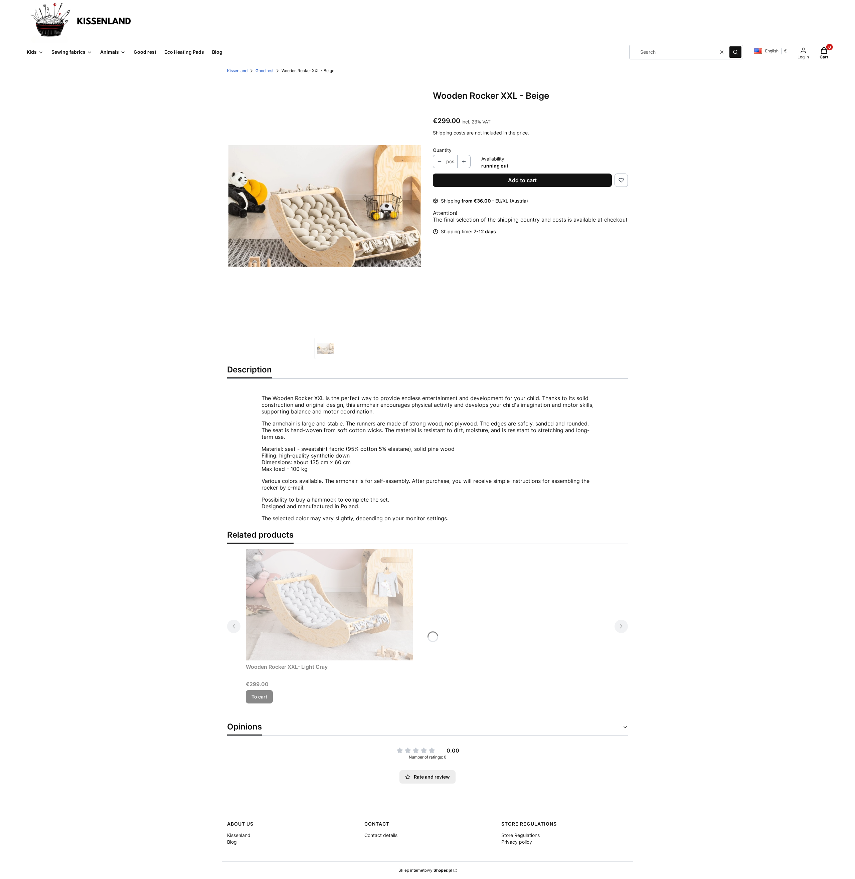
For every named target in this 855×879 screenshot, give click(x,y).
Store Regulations (520, 835)
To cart (259, 696)
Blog (232, 842)
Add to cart (522, 180)
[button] (735, 52)
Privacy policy (516, 842)
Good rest (264, 70)
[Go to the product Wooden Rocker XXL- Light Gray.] (329, 604)
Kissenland (237, 70)
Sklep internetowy (425, 870)
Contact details (380, 835)
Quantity (442, 150)
